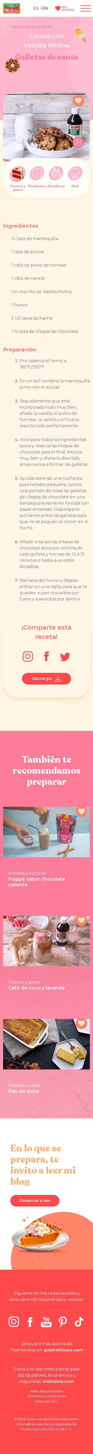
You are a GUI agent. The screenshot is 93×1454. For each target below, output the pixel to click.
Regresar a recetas (32, 27)
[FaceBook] (46, 656)
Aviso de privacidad (46, 1391)
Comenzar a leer (35, 1200)
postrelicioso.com (63, 1350)
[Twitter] (65, 656)
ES (36, 8)
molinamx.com (58, 1381)
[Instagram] (28, 656)
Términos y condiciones (46, 1396)
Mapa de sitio (46, 1401)
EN (45, 8)
